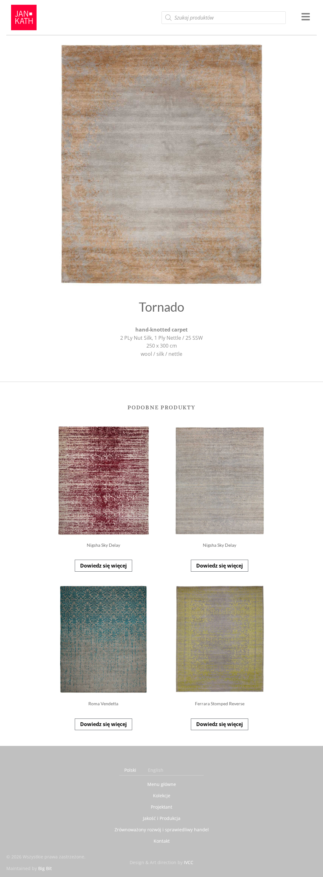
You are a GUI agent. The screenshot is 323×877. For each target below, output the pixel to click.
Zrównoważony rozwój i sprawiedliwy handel (162, 830)
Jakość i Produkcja (161, 818)
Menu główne (161, 784)
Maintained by (29, 868)
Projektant (161, 807)
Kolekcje (161, 796)
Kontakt (162, 841)
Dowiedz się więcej (103, 565)
